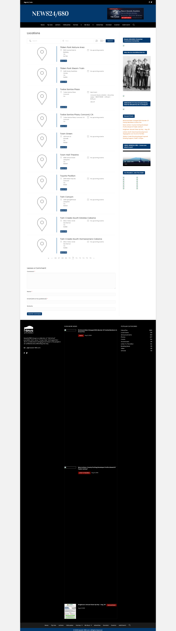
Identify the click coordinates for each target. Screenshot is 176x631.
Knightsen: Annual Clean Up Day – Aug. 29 (136, 129)
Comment (31, 271)
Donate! (109, 25)
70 (69, 258)
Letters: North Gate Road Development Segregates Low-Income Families (135, 133)
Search (110, 41)
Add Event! (126, 25)
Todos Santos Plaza (70, 89)
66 (56, 258)
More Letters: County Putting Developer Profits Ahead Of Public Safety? (135, 126)
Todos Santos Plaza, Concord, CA (76, 114)
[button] (134, 25)
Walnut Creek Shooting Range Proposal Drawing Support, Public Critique (135, 137)
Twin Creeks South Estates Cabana (78, 218)
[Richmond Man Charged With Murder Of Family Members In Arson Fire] (70, 398)
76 (90, 258)
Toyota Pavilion (67, 175)
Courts (81, 335)
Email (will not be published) (37, 299)
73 (80, 258)
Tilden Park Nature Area (72, 47)
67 (59, 258)
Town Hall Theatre (69, 154)
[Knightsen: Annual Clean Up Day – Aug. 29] (70, 611)
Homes (75, 25)
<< (48, 258)
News (43, 25)
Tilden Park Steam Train (72, 68)
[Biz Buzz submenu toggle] (93, 25)
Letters (57, 25)
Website (30, 306)
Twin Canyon (66, 196)
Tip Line (50, 25)
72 (76, 258)
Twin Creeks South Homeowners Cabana (81, 239)
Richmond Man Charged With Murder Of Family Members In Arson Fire (136, 121)
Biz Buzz (87, 25)
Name (29, 291)
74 (83, 258)
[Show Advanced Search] (96, 41)
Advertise (99, 25)
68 (63, 258)
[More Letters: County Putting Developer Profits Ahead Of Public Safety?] (70, 535)
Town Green (66, 133)
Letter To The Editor (84, 473)
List (102, 41)
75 (87, 258)
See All (92, 102)
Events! (117, 25)
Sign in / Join (28, 2)
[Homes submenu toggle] (81, 25)
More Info (63, 61)
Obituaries (66, 25)
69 (66, 258)
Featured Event (112, 605)
